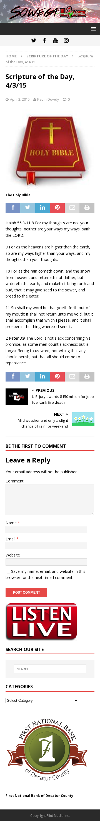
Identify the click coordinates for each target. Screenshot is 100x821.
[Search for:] (50, 669)
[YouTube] (55, 40)
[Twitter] (34, 40)
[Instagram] (66, 40)
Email (11, 539)
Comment (15, 481)
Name (12, 522)
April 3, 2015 (20, 99)
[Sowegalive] (50, 19)
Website (13, 555)
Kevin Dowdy (48, 99)
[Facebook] (44, 40)
